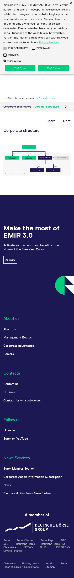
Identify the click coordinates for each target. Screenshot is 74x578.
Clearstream (11, 547)
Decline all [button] (53, 68)
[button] (5, 48)
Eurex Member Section (19, 468)
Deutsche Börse (25, 543)
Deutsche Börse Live (53, 543)
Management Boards (17, 337)
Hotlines (9, 392)
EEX (63, 540)
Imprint (50, 563)
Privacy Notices (49, 42)
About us (9, 329)
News (7, 485)
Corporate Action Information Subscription (32, 477)
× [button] (71, 3)
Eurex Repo (47, 540)
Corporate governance (25, 98)
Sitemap (50, 567)
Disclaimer (10, 563)
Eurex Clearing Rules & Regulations (35, 565)
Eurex (7, 540)
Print (67, 121)
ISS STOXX (63, 547)
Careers (8, 354)
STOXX (29, 547)
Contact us (10, 384)
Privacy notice (31, 563)
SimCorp (45, 547)
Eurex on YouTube (15, 438)
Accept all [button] (20, 68)
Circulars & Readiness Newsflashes (27, 493)
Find (10, 98)
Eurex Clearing (26, 540)
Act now (10, 259)
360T (6, 543)
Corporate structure (47, 106)
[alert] (37, 37)
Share (51, 121)
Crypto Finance (12, 550)
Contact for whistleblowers (22, 400)
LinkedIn (9, 430)
